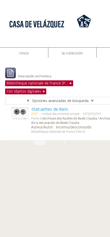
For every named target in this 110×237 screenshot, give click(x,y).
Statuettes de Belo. (50, 109)
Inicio (24, 53)
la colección (72, 53)
